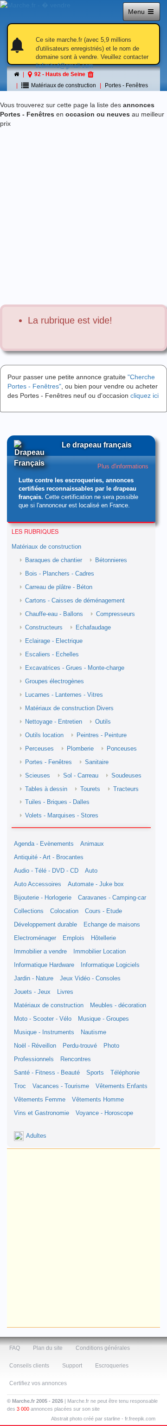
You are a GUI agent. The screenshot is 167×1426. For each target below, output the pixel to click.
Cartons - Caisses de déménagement (75, 600)
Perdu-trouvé (80, 1046)
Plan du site (48, 1348)
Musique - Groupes (103, 1019)
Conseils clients (29, 1365)
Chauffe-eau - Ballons (54, 614)
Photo (111, 1046)
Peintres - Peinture (102, 735)
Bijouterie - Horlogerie (42, 897)
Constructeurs (44, 627)
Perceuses (39, 748)
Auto (91, 871)
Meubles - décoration (118, 1005)
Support (72, 1365)
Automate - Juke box (96, 884)
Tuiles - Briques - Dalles (57, 802)
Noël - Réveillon (35, 1046)
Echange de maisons (112, 924)
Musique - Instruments (44, 1032)
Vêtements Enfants (122, 1086)
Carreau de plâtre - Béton (58, 587)
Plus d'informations (122, 466)
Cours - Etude (103, 911)
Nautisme (93, 1032)
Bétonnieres (111, 560)
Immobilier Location (99, 951)
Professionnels (34, 1059)
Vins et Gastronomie (41, 1113)
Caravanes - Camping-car (112, 897)
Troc (20, 1086)
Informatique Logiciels (110, 965)
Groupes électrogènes (54, 681)
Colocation (64, 911)
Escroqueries (111, 1365)
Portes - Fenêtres (126, 85)
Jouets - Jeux (32, 992)
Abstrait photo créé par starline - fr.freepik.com (103, 1418)
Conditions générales (103, 1348)
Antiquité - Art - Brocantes (49, 857)
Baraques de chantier (53, 560)
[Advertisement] (83, 216)
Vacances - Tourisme (60, 1086)
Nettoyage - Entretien (53, 722)
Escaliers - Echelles (52, 654)
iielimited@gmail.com (64, 65)
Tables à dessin (46, 789)
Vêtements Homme (98, 1099)
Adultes (36, 1136)
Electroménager (35, 938)
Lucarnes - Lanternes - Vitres (64, 695)
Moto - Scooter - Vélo (42, 1019)
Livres (65, 992)
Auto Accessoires (37, 884)
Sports (95, 1073)
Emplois (73, 938)
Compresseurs (115, 614)
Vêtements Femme (39, 1099)
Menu (137, 11)
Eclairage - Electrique (54, 641)
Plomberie (80, 748)
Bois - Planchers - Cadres (59, 573)
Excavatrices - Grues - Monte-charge (74, 668)
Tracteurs (126, 789)
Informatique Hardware (44, 965)
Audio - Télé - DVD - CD (46, 871)
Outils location (44, 735)
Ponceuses (122, 748)
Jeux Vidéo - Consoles (90, 978)
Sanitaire (97, 762)
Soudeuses (126, 775)
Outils (103, 722)
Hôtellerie (103, 938)
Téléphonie (125, 1073)
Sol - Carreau (80, 775)
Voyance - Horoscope (104, 1113)
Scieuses (37, 775)
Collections (29, 911)
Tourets (90, 789)
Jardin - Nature (33, 978)
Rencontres (75, 1059)
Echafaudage (93, 627)
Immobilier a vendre (40, 951)
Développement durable (45, 924)
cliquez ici (144, 395)
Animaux (92, 844)
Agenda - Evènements (44, 844)
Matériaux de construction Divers (69, 708)
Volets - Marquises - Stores (61, 815)
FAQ (14, 1348)
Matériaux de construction (46, 547)
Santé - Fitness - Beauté (47, 1073)
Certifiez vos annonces (38, 1383)
